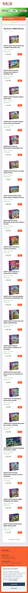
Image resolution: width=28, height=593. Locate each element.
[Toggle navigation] (24, 4)
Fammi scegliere (13, 579)
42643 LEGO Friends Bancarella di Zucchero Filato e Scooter (14, 222)
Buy (20, 54)
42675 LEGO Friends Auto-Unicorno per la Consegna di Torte (13, 373)
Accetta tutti (14, 584)
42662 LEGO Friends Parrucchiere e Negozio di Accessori (12, 347)
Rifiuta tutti (14, 588)
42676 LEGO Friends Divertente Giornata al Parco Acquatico (13, 474)
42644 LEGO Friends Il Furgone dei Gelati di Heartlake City (11, 72)
